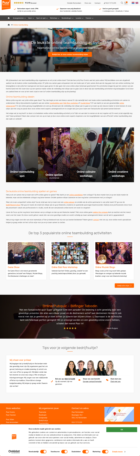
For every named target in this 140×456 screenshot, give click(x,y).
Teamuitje (42, 412)
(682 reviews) (33, 3)
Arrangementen (18, 18)
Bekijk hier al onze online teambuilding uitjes (70, 54)
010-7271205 (110, 3)
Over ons (88, 3)
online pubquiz (69, 202)
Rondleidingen (66, 18)
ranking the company (100, 212)
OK (122, 430)
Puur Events (10, 412)
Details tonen (117, 452)
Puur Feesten (11, 415)
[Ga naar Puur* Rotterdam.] (9, 25)
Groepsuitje (43, 418)
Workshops (53, 18)
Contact (98, 3)
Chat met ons (115, 381)
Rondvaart (42, 415)
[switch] (64, 451)
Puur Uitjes (10, 419)
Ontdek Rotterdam (74, 3)
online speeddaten (76, 195)
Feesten (88, 18)
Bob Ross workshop (70, 103)
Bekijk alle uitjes (123, 285)
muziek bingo (85, 103)
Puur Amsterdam (12, 422)
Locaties (78, 18)
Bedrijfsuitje (43, 420)
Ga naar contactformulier (92, 381)
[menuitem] (8, 18)
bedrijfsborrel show (13, 205)
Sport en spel (41, 18)
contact (96, 220)
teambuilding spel (56, 103)
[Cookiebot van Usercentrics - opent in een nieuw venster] (14, 451)
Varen (30, 18)
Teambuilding (43, 423)
